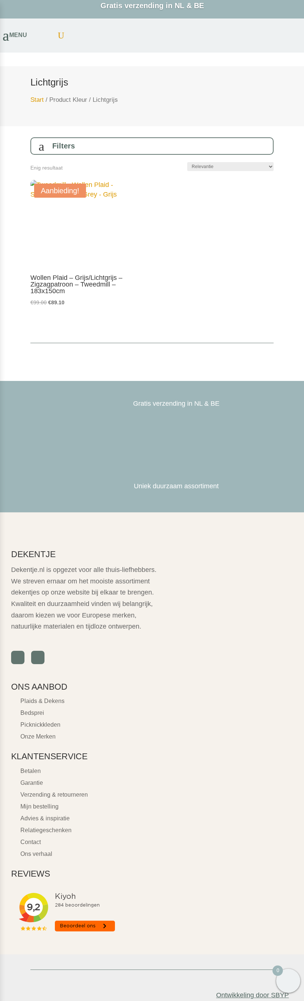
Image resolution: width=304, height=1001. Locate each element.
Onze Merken (38, 736)
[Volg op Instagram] (37, 657)
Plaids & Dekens (42, 701)
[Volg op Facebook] (17, 657)
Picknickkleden (40, 725)
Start (37, 99)
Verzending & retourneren (54, 794)
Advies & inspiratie (45, 818)
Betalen (30, 771)
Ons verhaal (36, 854)
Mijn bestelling (39, 806)
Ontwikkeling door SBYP (252, 995)
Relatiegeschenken (46, 830)
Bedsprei (32, 713)
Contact (30, 842)
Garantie (31, 783)
